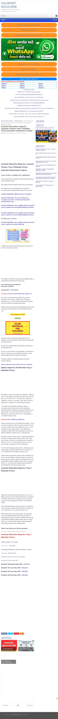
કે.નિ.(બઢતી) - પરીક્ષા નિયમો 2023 (8, 553)
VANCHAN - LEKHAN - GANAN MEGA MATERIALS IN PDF (45, 170)
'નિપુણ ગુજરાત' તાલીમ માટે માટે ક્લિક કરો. (29, 35)
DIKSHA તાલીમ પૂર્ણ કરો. (29, 30)
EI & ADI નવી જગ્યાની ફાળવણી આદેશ (9, 560)
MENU (3, 20)
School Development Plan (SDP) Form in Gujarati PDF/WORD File (29, 102)
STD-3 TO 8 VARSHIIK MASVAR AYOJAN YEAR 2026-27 (29, 94)
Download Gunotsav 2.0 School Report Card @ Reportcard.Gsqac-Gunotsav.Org (29, 100)
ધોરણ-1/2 (4, 84)
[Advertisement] (17, 148)
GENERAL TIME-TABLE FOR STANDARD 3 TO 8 (29, 105)
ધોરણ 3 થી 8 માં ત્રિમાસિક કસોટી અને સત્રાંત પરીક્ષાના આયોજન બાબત (29, 116)
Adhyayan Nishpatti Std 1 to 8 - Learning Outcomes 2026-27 (29, 111)
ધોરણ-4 (41, 84)
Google (17, 633)
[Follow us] (56, 19)
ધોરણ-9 (22, 88)
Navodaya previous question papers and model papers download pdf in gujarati (45, 178)
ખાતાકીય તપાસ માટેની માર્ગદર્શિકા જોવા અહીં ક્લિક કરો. (20, 293)
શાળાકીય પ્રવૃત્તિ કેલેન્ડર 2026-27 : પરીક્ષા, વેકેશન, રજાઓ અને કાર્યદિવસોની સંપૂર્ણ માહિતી (29, 113)
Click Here (14, 218)
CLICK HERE (14, 290)
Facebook (4, 633)
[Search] (56, 16)
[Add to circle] (54, 19)
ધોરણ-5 (4, 86)
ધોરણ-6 (22, 86)
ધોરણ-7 (41, 86)
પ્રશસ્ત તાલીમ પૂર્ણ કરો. (29, 69)
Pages (4, 15)
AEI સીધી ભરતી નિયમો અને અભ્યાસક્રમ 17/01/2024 (13, 556)
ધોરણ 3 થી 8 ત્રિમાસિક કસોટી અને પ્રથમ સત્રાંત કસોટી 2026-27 (29, 97)
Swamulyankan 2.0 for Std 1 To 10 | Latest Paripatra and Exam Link (46, 162)
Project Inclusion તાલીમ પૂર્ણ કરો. (29, 25)
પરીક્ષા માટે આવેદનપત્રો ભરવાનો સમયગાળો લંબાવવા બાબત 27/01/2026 (16, 364)
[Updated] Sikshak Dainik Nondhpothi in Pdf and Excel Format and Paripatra (46, 174)
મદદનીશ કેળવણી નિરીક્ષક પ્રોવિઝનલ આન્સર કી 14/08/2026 (16, 194)
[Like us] (52, 19)
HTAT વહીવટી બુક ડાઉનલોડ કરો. (16, 419)
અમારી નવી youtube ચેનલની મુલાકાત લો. (29, 74)
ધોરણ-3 (22, 84)
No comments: (24, 133)
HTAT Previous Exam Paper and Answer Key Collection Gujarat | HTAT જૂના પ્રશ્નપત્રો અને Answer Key (29, 108)
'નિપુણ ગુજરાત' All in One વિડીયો (29, 64)
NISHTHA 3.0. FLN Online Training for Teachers (29, 91)
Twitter (11, 633)
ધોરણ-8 (4, 88)
